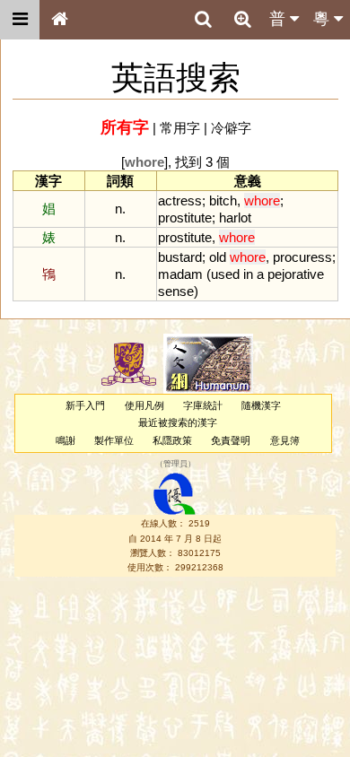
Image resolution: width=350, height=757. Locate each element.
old (217, 257)
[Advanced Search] (242, 19)
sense (176, 291)
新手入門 (85, 405)
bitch (223, 200)
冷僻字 (231, 127)
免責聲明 (230, 440)
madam (180, 274)
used (225, 274)
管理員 (175, 463)
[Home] (59, 19)
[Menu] (19, 19)
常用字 (180, 127)
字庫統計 (203, 405)
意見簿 (285, 440)
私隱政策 (172, 440)
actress (180, 200)
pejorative (295, 274)
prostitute (185, 217)
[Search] (203, 19)
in (248, 274)
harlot (235, 217)
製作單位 (114, 440)
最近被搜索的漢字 (177, 422)
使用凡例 (144, 405)
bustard (180, 257)
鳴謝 (65, 440)
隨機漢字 (261, 405)
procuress (302, 257)
